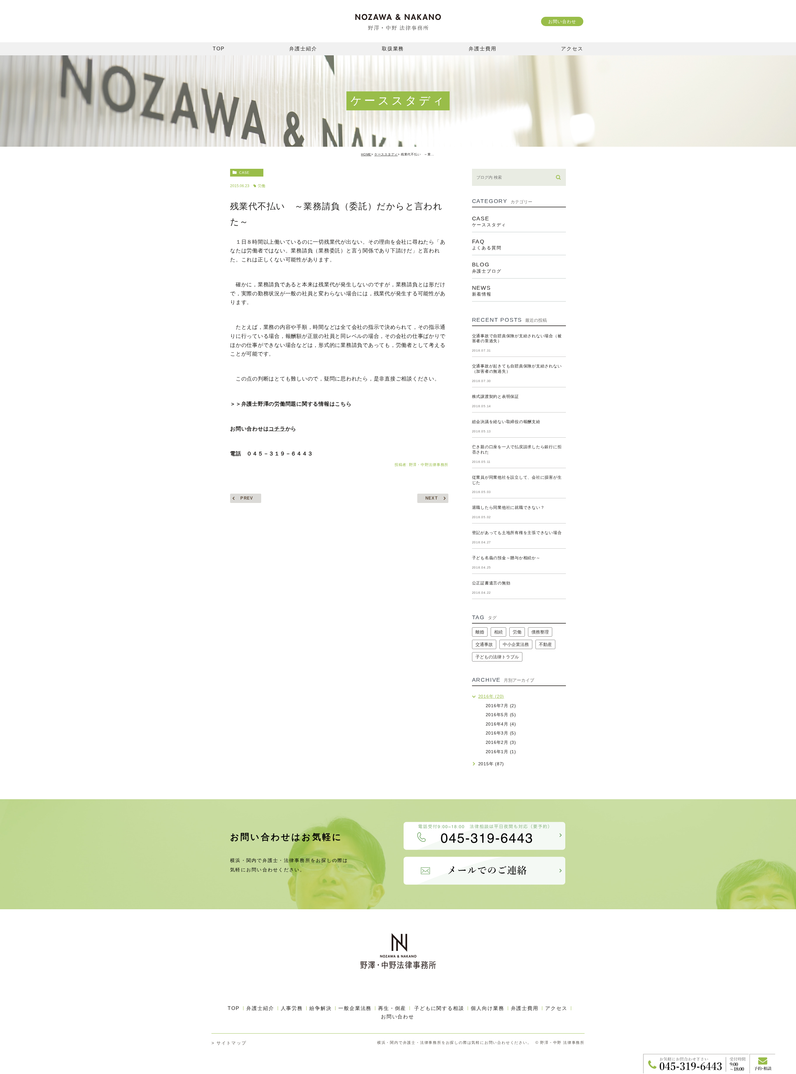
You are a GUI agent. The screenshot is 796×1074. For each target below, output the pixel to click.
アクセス (556, 1008)
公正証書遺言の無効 (491, 583)
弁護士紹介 (260, 1008)
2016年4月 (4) (501, 723)
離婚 (479, 631)
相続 (498, 631)
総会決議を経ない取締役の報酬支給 (506, 421)
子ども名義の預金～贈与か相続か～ (506, 557)
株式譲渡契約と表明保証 (495, 396)
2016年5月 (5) (501, 714)
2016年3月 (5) (501, 733)
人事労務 (292, 1008)
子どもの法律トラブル (497, 656)
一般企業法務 (355, 1008)
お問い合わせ (562, 21)
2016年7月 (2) (501, 705)
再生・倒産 (392, 1008)
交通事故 (484, 644)
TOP (234, 1008)
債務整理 (540, 631)
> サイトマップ (229, 1042)
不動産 (545, 644)
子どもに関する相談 (439, 1008)
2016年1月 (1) (501, 751)
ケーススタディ (386, 154)
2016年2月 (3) (501, 742)
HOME (366, 154)
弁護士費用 (525, 1008)
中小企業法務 (516, 644)
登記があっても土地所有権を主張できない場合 (517, 532)
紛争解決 (320, 1008)
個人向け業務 (487, 1008)
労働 (261, 186)
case (244, 172)
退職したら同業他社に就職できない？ (508, 507)
